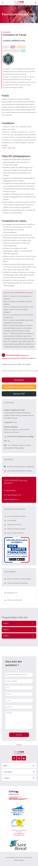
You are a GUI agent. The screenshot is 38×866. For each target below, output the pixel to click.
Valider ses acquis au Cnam (16, 529)
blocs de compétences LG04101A (19, 293)
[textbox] (17, 674)
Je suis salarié (11, 520)
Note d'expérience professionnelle (19, 579)
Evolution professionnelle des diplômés (20, 466)
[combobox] (19, 675)
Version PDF (19, 393)
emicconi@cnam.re (18, 833)
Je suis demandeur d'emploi (16, 516)
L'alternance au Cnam (14, 524)
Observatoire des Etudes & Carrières (19, 471)
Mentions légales (19, 860)
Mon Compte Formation (15, 533)
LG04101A (6, 32)
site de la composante (14, 600)
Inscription (19, 380)
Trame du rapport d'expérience (17, 583)
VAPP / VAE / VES (9, 148)
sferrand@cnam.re (19, 835)
